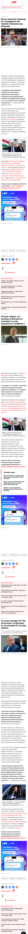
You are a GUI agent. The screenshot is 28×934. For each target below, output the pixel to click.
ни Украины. (18, 828)
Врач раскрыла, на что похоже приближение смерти (14, 302)
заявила (13, 119)
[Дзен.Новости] (2, 259)
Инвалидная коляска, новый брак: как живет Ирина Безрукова (14, 585)
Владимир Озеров (6, 873)
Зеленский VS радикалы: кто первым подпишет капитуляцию (11, 286)
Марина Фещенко (6, 527)
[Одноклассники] (16, 259)
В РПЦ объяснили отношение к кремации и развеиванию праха (13, 297)
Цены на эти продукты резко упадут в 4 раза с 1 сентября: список (14, 596)
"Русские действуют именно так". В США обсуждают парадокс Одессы (12, 919)
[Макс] (6, 259)
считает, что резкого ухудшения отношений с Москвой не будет (12, 176)
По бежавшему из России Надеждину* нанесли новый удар (12, 909)
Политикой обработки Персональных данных (11, 7)
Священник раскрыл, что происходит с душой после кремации (12, 292)
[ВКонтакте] (13, 259)
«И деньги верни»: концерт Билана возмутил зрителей (13, 308)
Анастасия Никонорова (8, 223)
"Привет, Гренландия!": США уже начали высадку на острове (12, 281)
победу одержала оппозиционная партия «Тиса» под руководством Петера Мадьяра (14, 815)
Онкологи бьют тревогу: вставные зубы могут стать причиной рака (12, 612)
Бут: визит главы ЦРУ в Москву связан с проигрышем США (12, 601)
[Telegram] (9, 259)
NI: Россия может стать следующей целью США (13, 925)
